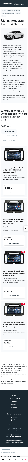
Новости (14, 401)
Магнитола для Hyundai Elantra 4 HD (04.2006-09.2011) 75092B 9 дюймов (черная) (14, 273)
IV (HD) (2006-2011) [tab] (9, 131)
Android (15, 417)
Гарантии (14, 407)
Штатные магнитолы (8, 13)
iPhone (15, 419)
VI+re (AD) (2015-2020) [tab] (10, 136)
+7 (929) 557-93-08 (15, 435)
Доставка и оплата (14, 398)
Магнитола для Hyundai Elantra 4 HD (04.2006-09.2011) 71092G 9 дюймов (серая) (14, 221)
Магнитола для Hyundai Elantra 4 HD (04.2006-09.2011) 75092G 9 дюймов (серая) (14, 325)
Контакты (14, 404)
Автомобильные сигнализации (11, 10)
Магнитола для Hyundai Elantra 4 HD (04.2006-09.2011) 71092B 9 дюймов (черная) (13, 170)
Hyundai (18, 13)
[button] (3, 459)
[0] (23, 459)
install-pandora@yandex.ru (14, 440)
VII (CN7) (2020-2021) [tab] (9, 140)
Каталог (14, 395)
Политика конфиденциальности (14, 442)
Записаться (15, 192)
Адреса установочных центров (12, 456)
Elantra (4, 16)
